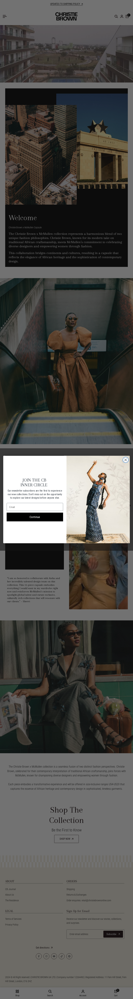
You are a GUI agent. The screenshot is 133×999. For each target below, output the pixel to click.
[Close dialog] (125, 460)
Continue (35, 517)
